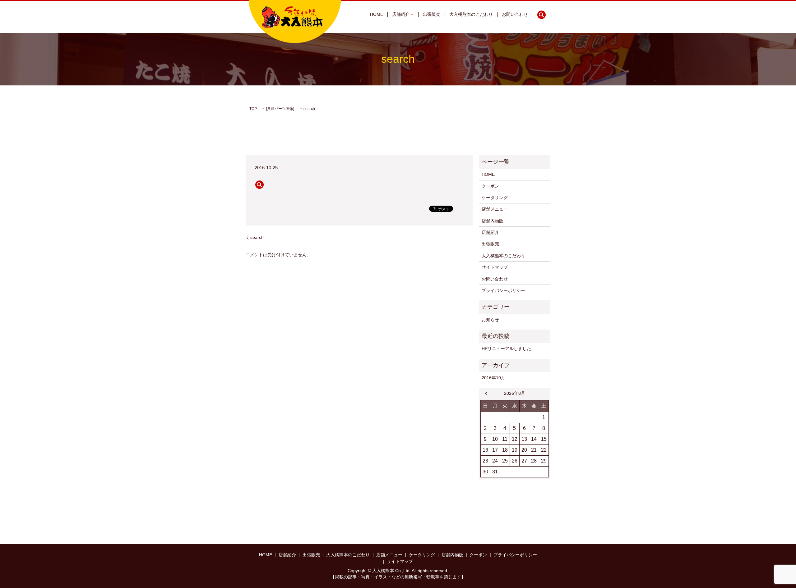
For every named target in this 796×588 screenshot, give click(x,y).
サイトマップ (495, 267)
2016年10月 (493, 377)
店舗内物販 (492, 220)
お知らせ (490, 319)
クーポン (490, 186)
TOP (253, 109)
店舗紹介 (401, 14)
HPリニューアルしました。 (508, 348)
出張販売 (431, 14)
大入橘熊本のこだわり (471, 14)
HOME (376, 14)
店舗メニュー (495, 209)
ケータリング (495, 197)
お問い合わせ (515, 14)
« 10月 (488, 393)
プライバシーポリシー (503, 290)
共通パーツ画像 (280, 109)
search (541, 14)
